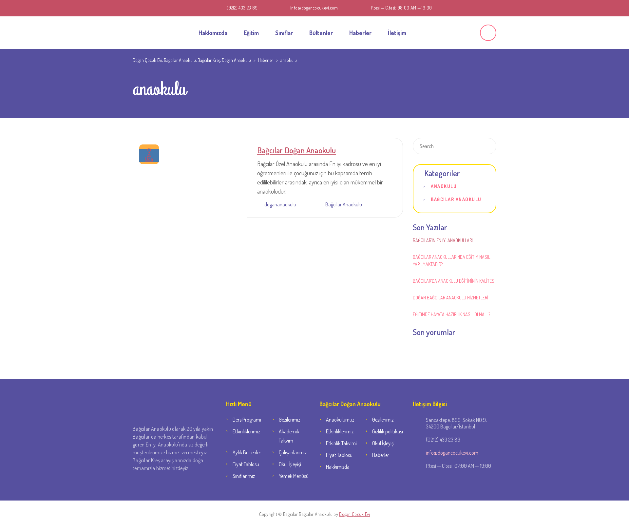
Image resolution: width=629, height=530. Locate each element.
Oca (149, 155)
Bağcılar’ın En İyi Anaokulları (443, 240)
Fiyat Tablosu (246, 464)
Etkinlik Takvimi (341, 443)
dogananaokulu (280, 204)
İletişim (397, 32)
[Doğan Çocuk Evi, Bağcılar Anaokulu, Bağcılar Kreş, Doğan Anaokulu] (149, 32)
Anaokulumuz (340, 419)
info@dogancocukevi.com (314, 7)
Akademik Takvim (289, 436)
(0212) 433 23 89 (242, 7)
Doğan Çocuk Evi (354, 514)
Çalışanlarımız (293, 452)
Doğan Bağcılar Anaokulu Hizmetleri (450, 297)
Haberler (360, 32)
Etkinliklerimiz (246, 431)
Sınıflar (284, 32)
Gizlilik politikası (387, 431)
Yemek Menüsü (294, 476)
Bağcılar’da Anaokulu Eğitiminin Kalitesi (454, 281)
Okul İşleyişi (290, 464)
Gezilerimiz (289, 419)
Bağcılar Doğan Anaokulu (296, 150)
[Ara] (488, 33)
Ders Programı (247, 419)
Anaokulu (444, 186)
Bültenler (321, 32)
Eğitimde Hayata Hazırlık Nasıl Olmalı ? (451, 314)
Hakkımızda (213, 32)
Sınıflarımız (244, 476)
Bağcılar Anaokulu (343, 204)
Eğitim (251, 32)
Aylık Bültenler (247, 452)
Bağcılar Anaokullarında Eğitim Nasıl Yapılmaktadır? (451, 260)
